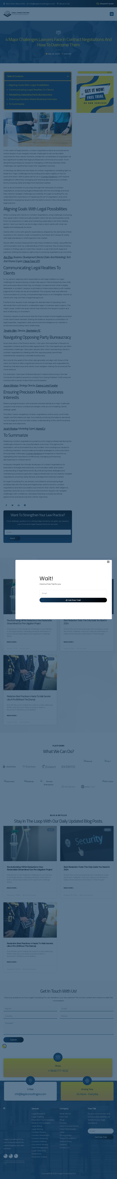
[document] (58, 589)
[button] (108, 562)
